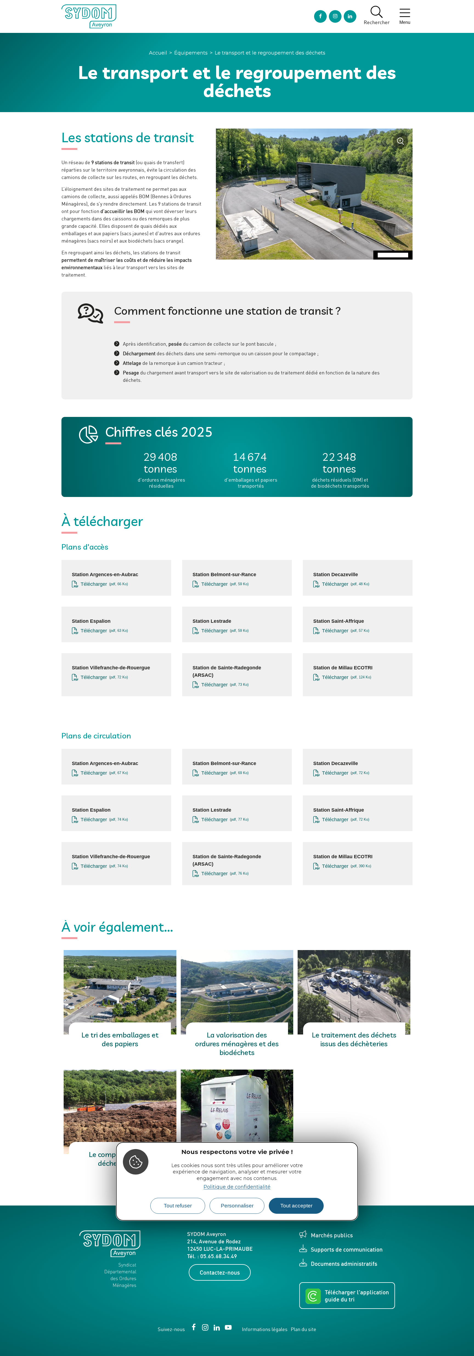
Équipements (191, 53)
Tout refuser (178, 1206)
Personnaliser (237, 1206)
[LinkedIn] (350, 16)
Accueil (158, 53)
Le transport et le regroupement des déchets (270, 53)
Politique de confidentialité (237, 1187)
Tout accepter (296, 1206)
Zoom (402, 143)
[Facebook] (320, 16)
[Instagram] (335, 16)
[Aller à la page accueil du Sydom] (88, 16)
